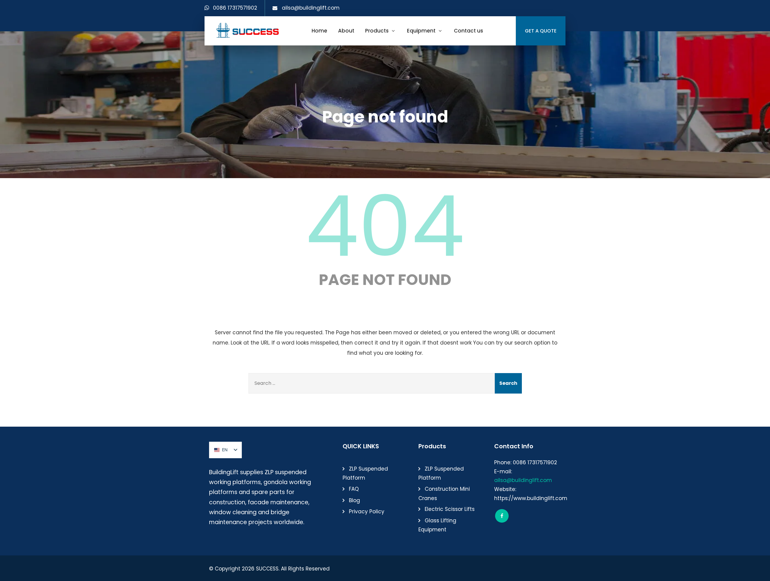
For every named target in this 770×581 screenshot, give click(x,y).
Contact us (468, 30)
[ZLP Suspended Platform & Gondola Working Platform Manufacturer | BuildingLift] (248, 30)
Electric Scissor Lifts (450, 509)
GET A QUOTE (540, 30)
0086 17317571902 (235, 7)
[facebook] (502, 516)
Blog (354, 500)
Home (319, 30)
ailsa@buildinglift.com (311, 7)
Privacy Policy (366, 511)
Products (377, 30)
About (346, 30)
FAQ (354, 489)
